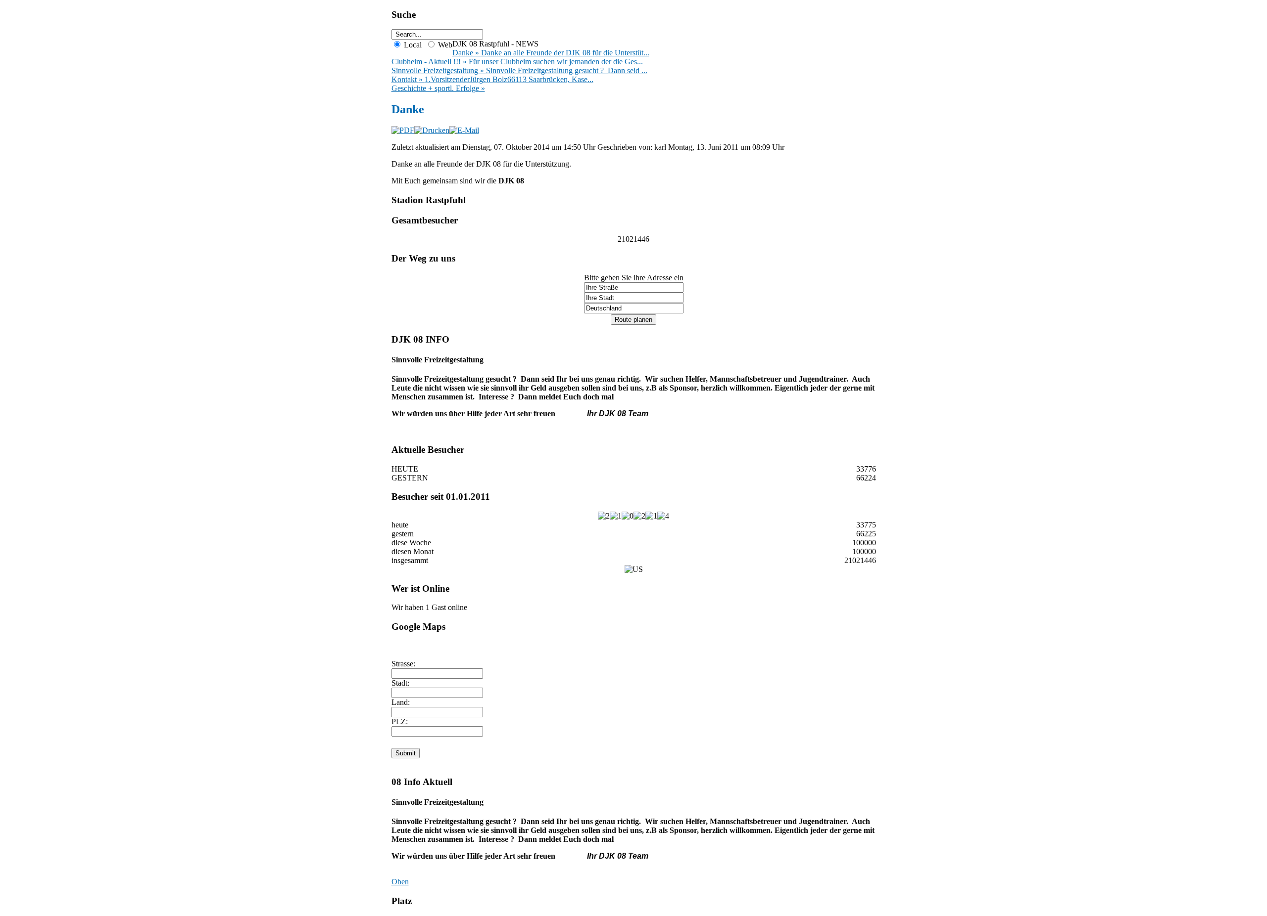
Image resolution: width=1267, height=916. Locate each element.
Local (412, 45)
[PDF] (402, 130)
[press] (633, 319)
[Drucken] (431, 130)
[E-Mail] (464, 130)
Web (444, 45)
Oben (400, 881)
